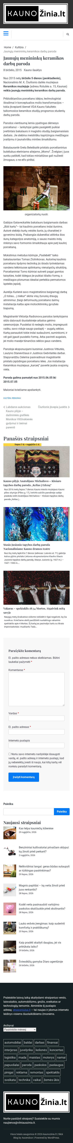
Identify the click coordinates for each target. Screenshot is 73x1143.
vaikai (37, 1080)
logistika (10, 1057)
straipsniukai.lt (22, 1009)
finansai (52, 1042)
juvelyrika (26, 1050)
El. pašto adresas (19, 727)
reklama (21, 1072)
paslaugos (56, 1065)
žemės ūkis (51, 1080)
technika (24, 1080)
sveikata (10, 1080)
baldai (28, 1042)
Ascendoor (27, 1137)
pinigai (8, 1072)
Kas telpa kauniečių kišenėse (36, 828)
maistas (34, 1057)
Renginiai (16, 398)
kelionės (41, 1050)
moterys (48, 1057)
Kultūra (7, 398)
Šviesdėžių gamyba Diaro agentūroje (41, 961)
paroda (27, 1065)
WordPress (53, 1137)
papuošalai (11, 1065)
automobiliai (12, 1042)
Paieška (8, 804)
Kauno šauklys (33, 70)
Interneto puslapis (19, 740)
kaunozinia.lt (50, 1134)
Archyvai (8, 1025)
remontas (36, 1072)
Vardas (13, 713)
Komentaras (16, 670)
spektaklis (53, 1072)
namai (61, 1057)
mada (22, 1057)
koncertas (56, 1050)
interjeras (10, 1050)
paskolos (40, 1065)
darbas (39, 1042)
